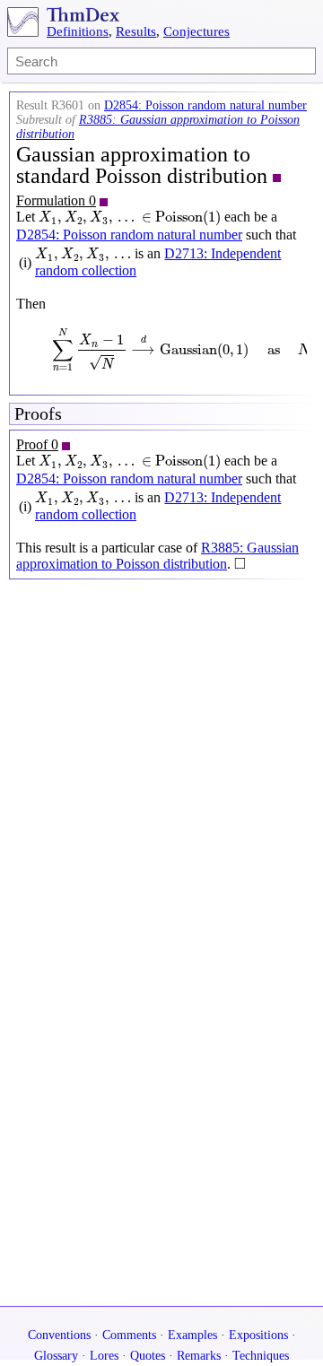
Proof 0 (37, 444)
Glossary (56, 1355)
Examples (192, 1335)
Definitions (78, 31)
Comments (129, 1335)
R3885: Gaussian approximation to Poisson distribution (157, 555)
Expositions (258, 1335)
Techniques (260, 1355)
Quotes (147, 1355)
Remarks (199, 1355)
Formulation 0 (56, 200)
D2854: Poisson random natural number (205, 105)
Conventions (59, 1335)
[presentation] (130, 218)
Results (136, 31)
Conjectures (196, 31)
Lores (104, 1355)
